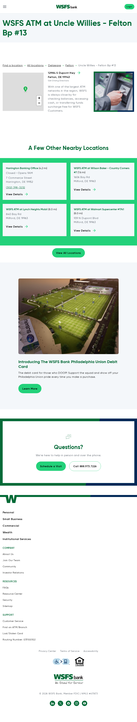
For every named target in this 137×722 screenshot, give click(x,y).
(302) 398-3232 (15, 187)
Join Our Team (11, 560)
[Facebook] (68, 703)
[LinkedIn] (52, 703)
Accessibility (91, 651)
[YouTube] (84, 703)
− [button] (39, 103)
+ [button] (39, 98)
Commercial (11, 525)
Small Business (12, 519)
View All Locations (68, 252)
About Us (8, 554)
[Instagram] (76, 703)
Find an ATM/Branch (15, 627)
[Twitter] (60, 703)
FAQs (6, 587)
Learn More (29, 388)
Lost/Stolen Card (13, 633)
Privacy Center (47, 651)
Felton (69, 65)
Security (7, 600)
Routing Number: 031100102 (19, 639)
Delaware (54, 65)
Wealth (7, 532)
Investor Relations (13, 572)
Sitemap (8, 606)
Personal (8, 512)
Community (9, 566)
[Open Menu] (5, 7)
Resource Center (12, 593)
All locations (35, 65)
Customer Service (13, 621)
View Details (14, 194)
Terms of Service (70, 651)
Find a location (13, 65)
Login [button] (129, 6)
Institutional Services (17, 539)
